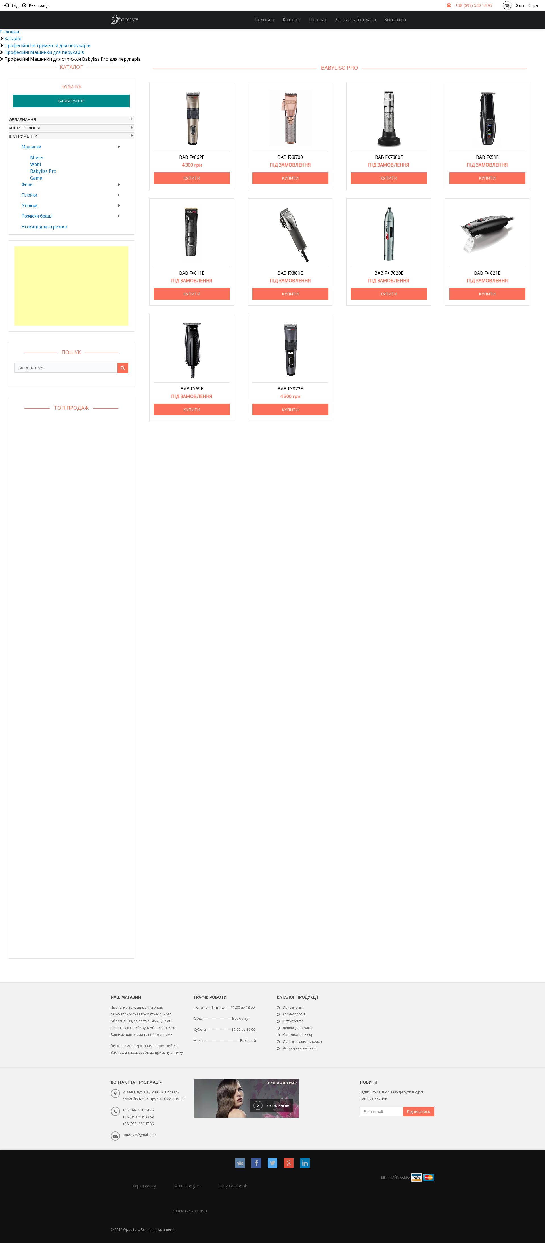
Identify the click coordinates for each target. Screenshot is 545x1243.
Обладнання (22, 119)
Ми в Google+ (187, 1186)
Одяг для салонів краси (302, 1041)
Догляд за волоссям (299, 1048)
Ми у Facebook (233, 1186)
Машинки (31, 146)
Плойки (29, 195)
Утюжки (29, 205)
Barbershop (71, 101)
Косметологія (24, 128)
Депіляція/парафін (298, 1027)
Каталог (292, 19)
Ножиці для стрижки (44, 227)
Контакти (395, 19)
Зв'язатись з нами (189, 1210)
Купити (191, 178)
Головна (264, 19)
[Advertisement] (71, 286)
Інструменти (23, 136)
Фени (27, 184)
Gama (36, 178)
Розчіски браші (37, 216)
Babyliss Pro (43, 171)
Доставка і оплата (355, 19)
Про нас (318, 19)
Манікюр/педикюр (297, 1034)
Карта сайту (144, 1186)
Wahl (35, 164)
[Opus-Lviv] (124, 20)
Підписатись (418, 1111)
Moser (37, 157)
